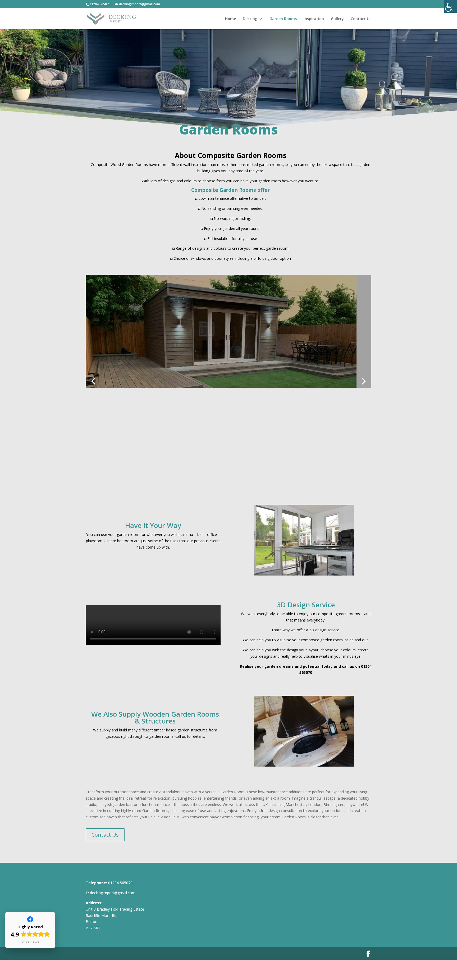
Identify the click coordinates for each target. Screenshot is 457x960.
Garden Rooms (283, 19)
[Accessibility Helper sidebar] (450, 6)
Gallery (337, 19)
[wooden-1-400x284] (304, 765)
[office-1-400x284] (304, 574)
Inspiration (314, 19)
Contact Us (361, 19)
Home (230, 19)
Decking (250, 19)
